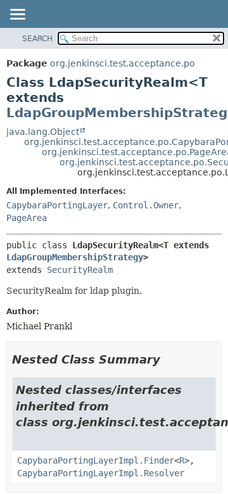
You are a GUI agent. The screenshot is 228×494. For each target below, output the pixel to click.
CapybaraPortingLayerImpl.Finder (95, 460)
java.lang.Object (42, 132)
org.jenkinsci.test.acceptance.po (122, 63)
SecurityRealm (80, 270)
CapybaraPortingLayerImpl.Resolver (100, 473)
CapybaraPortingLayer (57, 205)
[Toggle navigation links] (17, 15)
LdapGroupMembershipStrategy (74, 257)
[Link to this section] (169, 359)
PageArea (26, 218)
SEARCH (37, 38)
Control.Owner (146, 205)
